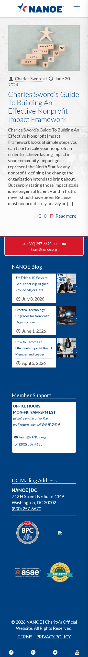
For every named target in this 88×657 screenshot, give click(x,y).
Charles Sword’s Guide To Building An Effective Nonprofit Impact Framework (43, 106)
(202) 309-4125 (31, 444)
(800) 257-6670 (26, 508)
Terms (24, 636)
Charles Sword (29, 78)
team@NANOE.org (32, 437)
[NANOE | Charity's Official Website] (40, 7)
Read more (65, 216)
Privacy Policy (53, 636)
